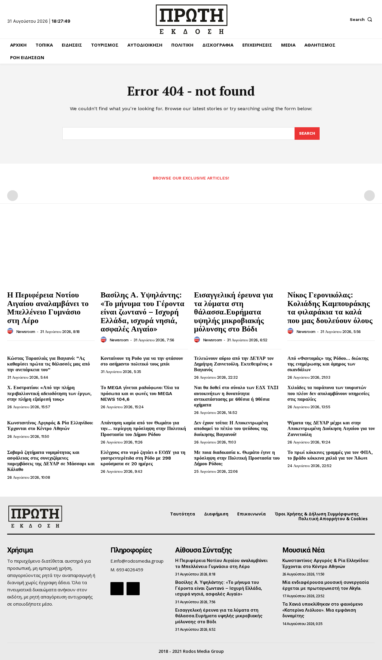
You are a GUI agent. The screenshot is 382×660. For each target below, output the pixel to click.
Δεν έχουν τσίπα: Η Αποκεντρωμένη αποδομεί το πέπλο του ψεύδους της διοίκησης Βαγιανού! (231, 428)
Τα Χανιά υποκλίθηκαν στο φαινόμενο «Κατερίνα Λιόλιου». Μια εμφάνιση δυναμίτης (322, 609)
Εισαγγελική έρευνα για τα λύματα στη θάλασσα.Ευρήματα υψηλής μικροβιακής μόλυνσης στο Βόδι (233, 311)
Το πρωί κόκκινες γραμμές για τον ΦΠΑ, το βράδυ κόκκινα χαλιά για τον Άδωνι (330, 455)
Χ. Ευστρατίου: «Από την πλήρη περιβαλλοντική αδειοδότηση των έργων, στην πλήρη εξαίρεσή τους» (49, 393)
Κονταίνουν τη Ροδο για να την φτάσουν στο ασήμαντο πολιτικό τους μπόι (142, 361)
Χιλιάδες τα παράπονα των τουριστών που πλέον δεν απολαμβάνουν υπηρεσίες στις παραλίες (328, 393)
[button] (362, 19)
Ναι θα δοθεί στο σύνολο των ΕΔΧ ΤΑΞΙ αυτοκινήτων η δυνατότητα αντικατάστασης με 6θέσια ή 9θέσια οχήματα (236, 396)
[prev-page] (12, 195)
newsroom (25, 331)
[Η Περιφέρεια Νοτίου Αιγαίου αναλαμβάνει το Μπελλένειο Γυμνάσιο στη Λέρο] (51, 253)
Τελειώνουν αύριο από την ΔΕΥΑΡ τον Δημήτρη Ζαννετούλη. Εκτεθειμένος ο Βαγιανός (234, 363)
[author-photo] (11, 331)
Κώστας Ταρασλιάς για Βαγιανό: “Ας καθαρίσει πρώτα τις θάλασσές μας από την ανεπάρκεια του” (48, 363)
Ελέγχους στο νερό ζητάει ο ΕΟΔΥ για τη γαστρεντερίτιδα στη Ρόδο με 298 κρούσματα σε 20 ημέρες (143, 457)
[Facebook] (117, 588)
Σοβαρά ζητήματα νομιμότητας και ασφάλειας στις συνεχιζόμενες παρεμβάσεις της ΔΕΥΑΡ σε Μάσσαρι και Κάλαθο (51, 460)
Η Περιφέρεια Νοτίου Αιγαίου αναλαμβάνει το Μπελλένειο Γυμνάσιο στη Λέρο (48, 307)
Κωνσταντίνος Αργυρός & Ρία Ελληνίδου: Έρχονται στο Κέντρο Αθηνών (50, 425)
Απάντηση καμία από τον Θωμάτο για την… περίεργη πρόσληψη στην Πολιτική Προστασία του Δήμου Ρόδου (143, 428)
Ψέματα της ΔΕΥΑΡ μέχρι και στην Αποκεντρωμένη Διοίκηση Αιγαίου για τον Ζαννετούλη (331, 428)
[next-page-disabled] (369, 195)
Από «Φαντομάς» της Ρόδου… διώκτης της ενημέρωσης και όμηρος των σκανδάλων (328, 363)
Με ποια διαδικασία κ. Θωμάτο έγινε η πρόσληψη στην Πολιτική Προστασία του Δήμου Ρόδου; (237, 457)
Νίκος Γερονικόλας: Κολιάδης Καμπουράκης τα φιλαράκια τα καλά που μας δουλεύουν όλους (329, 307)
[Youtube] (133, 588)
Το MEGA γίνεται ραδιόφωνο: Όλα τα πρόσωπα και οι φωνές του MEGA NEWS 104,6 (140, 393)
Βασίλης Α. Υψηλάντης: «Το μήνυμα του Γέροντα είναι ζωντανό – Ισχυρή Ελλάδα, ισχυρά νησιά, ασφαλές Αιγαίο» (142, 311)
